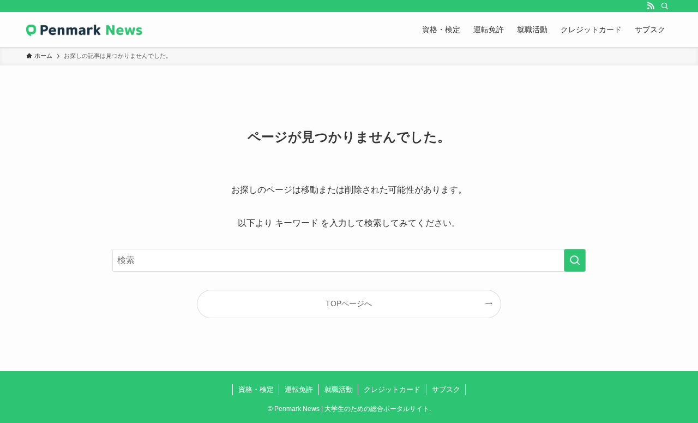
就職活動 (338, 389)
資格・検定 (256, 389)
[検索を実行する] (575, 260)
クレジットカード (392, 389)
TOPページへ (349, 303)
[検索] (665, 6)
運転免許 (299, 389)
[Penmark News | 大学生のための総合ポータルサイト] (84, 29)
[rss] (650, 6)
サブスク (446, 389)
